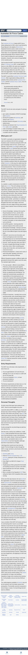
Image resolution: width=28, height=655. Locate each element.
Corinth (17, 612)
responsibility (4, 440)
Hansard (5, 102)
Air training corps (4, 600)
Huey (22, 461)
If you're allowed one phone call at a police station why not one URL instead (4, 605)
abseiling (10, 609)
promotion (3, 340)
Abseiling (5, 453)
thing (2, 36)
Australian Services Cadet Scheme (13, 77)
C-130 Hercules (4, 610)
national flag (22, 287)
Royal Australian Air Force (10, 596)
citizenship (20, 121)
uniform (24, 572)
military (8, 336)
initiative (11, 119)
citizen (15, 377)
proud (12, 544)
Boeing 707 (6, 459)
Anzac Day (4, 358)
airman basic (24, 604)
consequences (11, 508)
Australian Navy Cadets (15, 81)
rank (11, 148)
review (9, 281)
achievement (7, 482)
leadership (17, 117)
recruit (8, 186)
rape (11, 614)
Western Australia (12, 455)
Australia (20, 582)
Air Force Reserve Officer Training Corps (17, 596)
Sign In (24, 30)
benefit (22, 479)
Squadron (7, 163)
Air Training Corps (8, 64)
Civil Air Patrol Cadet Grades (24, 600)
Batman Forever (3, 615)
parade (14, 146)
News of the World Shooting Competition (11, 604)
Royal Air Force (17, 609)
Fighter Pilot (24, 596)
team (23, 499)
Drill (21, 472)
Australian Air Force (8, 43)
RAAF (24, 609)
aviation (10, 127)
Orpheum (7, 36)
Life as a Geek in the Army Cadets (4, 596)
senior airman (17, 604)
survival (3, 327)
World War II (20, 47)
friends (3, 433)
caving (12, 453)
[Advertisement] (14, 14)
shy (23, 413)
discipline (7, 115)
